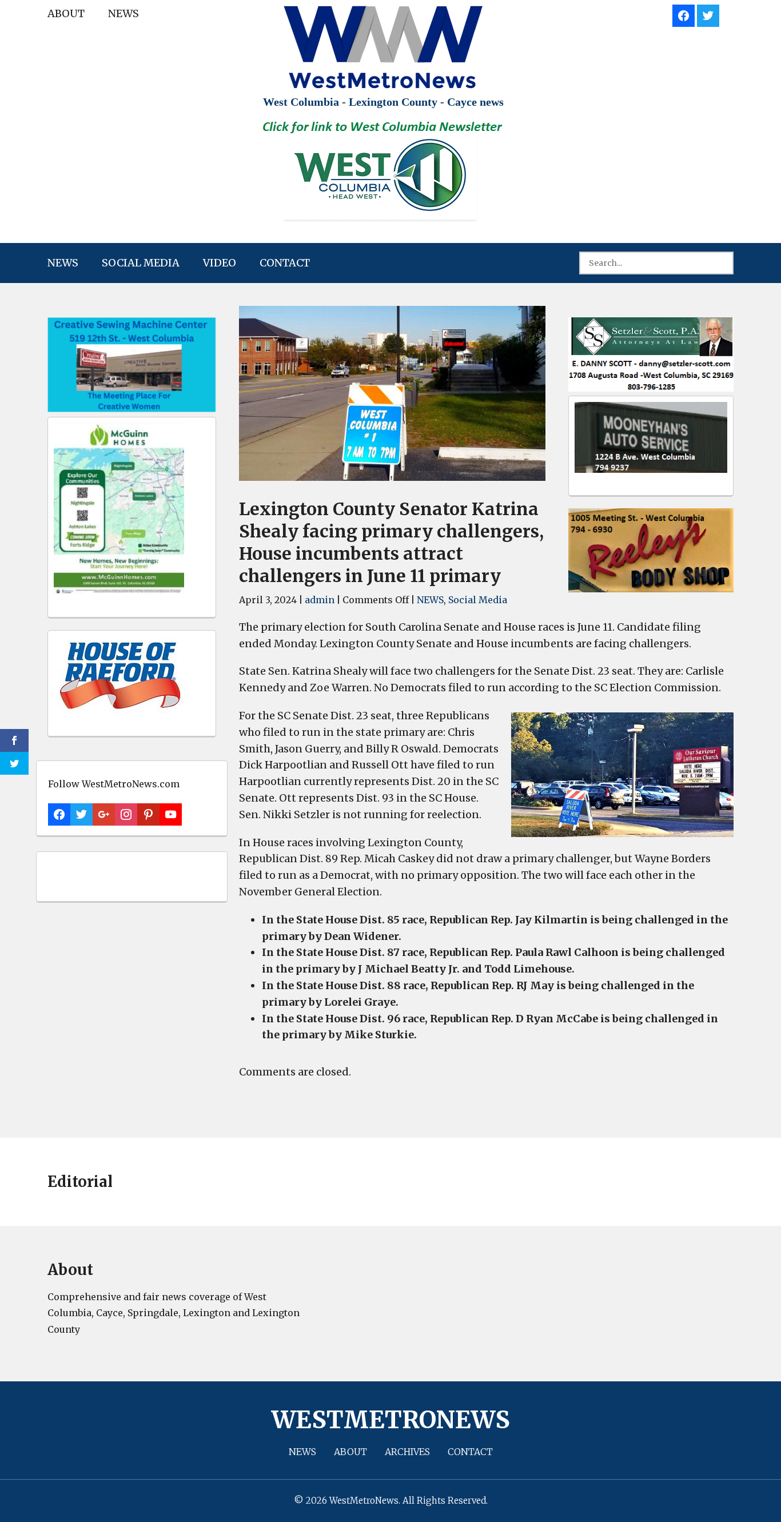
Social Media (141, 262)
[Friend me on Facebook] (683, 14)
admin (319, 599)
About (66, 13)
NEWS (123, 13)
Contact (285, 262)
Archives (407, 1451)
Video (219, 262)
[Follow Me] (708, 14)
